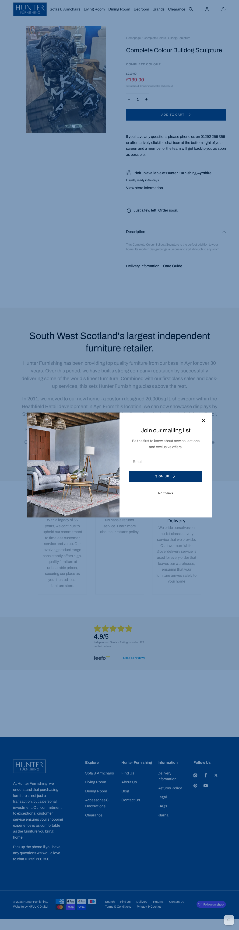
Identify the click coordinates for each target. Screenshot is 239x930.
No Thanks (165, 493)
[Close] (203, 421)
